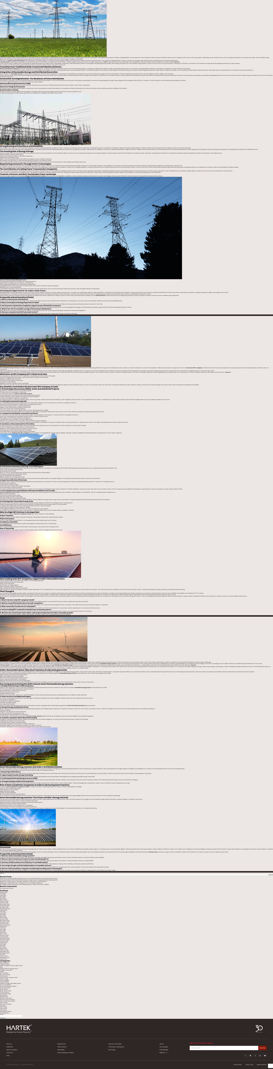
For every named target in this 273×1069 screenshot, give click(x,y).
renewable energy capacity (33, 872)
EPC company (4, 973)
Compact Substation (6, 970)
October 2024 (4, 923)
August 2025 (3, 910)
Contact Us (9, 1053)
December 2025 (5, 904)
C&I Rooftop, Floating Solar (116, 1047)
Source (228, 372)
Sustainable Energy (5, 1011)
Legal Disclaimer (262, 1064)
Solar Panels (3, 1007)
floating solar (4, 976)
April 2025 (3, 916)
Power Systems (4, 992)
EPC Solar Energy (5, 974)
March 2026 (3, 900)
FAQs (7, 1055)
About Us (9, 1044)
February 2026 (4, 901)
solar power (3, 1008)
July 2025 (2, 911)
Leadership (9, 1047)
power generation (5, 988)
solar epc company (6, 1004)
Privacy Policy (238, 1064)
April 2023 (3, 947)
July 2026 (2, 894)
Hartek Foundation (11, 1050)
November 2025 (4, 906)
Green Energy (4, 979)
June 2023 (3, 944)
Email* (2, 1014)
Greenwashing (4, 982)
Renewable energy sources (68, 872)
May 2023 (3, 945)
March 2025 (3, 917)
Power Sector (4, 989)
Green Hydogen (4, 980)
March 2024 (3, 934)
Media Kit (162, 1053)
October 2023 (4, 941)
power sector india (5, 991)
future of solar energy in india (8, 977)
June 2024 (3, 929)
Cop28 (2, 971)
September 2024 (5, 925)
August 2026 (3, 892)
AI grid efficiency (5, 964)
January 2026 (4, 903)
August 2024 (3, 926)
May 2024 (3, 931)
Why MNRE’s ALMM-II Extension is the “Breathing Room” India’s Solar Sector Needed (24, 884)
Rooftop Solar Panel (6, 998)
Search (2, 873)
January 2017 (4, 956)
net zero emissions (5, 985)
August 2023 (3, 943)
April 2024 (3, 932)
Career (161, 1044)
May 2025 (3, 914)
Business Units (61, 1044)
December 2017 (4, 951)
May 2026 (3, 897)
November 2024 (4, 922)
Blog (7, 315)
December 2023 (4, 938)
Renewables (3, 995)
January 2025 (4, 919)
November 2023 (4, 940)
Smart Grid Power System (7, 1001)
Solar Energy (3, 1002)
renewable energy (18, 872)
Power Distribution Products (8, 986)
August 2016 (3, 959)
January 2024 (4, 937)
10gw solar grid (4, 962)
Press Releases (163, 1050)
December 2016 (4, 957)
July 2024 (3, 928)
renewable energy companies (50, 872)
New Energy (111, 1050)
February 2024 (4, 935)
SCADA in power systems (7, 999)
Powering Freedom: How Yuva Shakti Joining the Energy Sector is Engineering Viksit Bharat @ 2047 (29, 880)
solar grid (3, 1005)
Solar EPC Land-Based (114, 1044)
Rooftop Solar (4, 996)
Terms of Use (249, 1064)
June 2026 (3, 895)
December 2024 (5, 920)
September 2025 (5, 908)
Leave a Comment (35, 315)
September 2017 (5, 953)
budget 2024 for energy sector (9, 968)
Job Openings (163, 1047)
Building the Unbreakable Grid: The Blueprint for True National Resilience (21, 883)
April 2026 (3, 898)
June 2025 (3, 913)
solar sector (3, 1010)
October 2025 (4, 907)
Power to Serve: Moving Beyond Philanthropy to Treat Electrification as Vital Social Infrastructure (28, 878)
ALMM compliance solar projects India (11, 965)
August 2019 (3, 948)
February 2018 (4, 950)
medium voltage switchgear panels (10, 983)
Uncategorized (4, 1013)
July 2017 (2, 954)
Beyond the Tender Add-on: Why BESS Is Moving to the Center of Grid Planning (23, 881)
